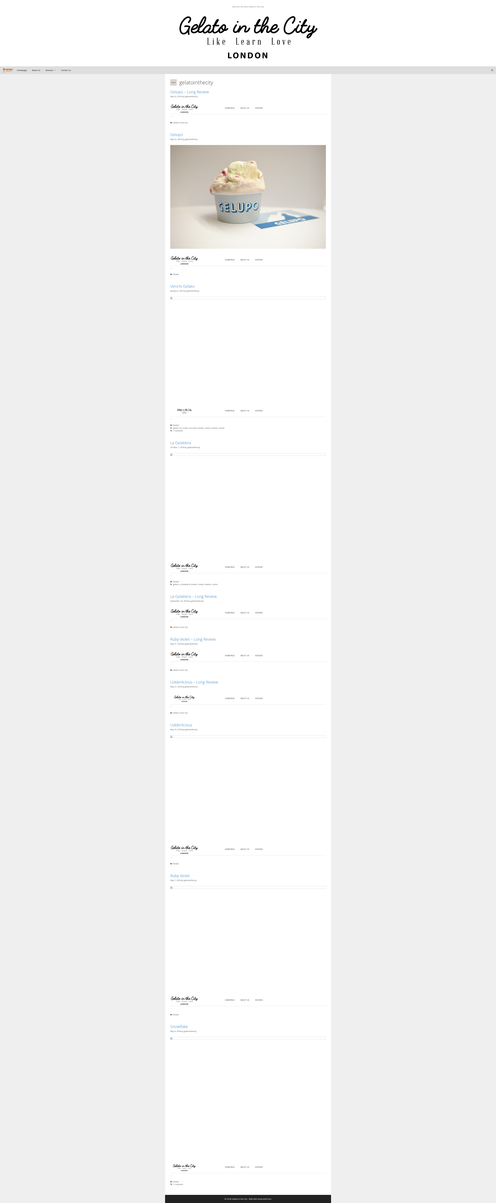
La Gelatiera (180, 442)
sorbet (221, 428)
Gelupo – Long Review (189, 91)
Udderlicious (181, 724)
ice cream (184, 428)
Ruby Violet (180, 875)
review (207, 428)
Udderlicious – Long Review (194, 682)
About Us (36, 70)
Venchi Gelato (182, 286)
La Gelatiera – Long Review (193, 596)
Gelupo (176, 134)
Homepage (22, 70)
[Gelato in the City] (7, 70)
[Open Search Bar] (492, 70)
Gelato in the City (180, 122)
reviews (214, 428)
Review (176, 274)
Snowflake (179, 1026)
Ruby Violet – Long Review (193, 639)
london (201, 428)
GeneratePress (264, 1199)
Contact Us (66, 70)
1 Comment (178, 430)
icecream (193, 428)
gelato (176, 428)
